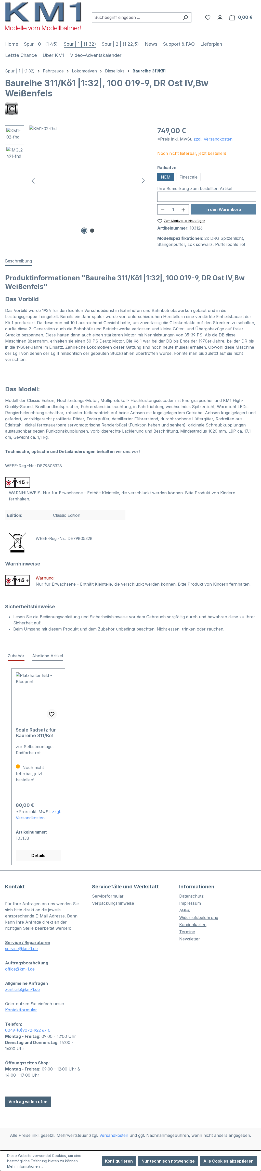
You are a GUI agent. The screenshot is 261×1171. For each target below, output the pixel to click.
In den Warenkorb (223, 209)
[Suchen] (185, 17)
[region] (76, 180)
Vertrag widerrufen (27, 1101)
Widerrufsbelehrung (198, 917)
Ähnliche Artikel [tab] (47, 655)
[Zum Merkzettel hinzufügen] (52, 714)
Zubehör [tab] (16, 655)
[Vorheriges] (33, 180)
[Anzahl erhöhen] (183, 209)
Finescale (188, 177)
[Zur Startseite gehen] (43, 16)
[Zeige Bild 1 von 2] (84, 231)
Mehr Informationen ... (25, 1166)
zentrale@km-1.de (22, 989)
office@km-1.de (20, 969)
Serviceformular (108, 896)
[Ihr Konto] (220, 17)
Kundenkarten (192, 924)
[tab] (18, 261)
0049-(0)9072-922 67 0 (27, 1030)
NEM (166, 177)
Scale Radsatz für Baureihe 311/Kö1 (36, 732)
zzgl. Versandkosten (212, 139)
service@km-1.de (21, 948)
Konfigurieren (119, 1161)
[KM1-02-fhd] (88, 180)
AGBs (184, 910)
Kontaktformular (21, 1009)
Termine (187, 931)
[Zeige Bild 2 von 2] (92, 231)
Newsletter (189, 938)
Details (38, 855)
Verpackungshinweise (113, 903)
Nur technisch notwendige (168, 1161)
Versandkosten (113, 1135)
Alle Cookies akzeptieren (228, 1161)
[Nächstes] (143, 180)
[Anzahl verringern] (162, 209)
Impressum (190, 903)
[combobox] (136, 17)
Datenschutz (191, 896)
